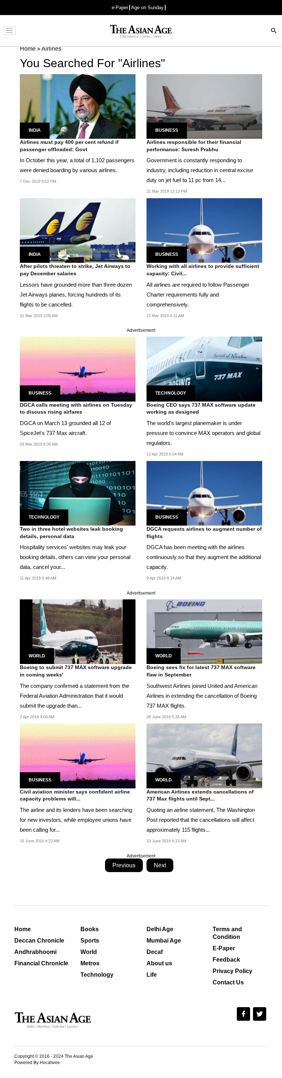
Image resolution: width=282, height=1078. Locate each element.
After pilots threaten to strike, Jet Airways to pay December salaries (75, 269)
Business (166, 130)
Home (22, 929)
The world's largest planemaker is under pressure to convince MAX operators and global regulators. (203, 433)
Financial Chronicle (41, 963)
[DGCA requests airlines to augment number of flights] (204, 493)
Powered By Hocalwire (37, 1062)
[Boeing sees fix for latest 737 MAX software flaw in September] (204, 631)
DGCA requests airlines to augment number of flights (204, 532)
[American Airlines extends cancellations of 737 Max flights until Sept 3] (204, 755)
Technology (170, 393)
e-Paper (120, 7)
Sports (89, 940)
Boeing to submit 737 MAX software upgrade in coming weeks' (76, 671)
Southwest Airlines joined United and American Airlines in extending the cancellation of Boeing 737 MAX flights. (202, 696)
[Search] (274, 31)
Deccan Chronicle (39, 940)
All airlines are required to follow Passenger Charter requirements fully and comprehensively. (198, 295)
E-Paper (224, 948)
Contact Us (228, 982)
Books (89, 929)
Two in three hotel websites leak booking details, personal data (71, 532)
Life (152, 975)
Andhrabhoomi (35, 952)
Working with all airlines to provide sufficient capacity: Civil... (203, 269)
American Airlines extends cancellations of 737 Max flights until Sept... (200, 795)
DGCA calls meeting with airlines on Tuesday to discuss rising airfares (76, 408)
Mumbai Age (164, 940)
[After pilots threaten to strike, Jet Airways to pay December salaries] (77, 230)
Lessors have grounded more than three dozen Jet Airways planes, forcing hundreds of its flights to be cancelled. (76, 295)
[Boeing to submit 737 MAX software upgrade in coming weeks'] (77, 631)
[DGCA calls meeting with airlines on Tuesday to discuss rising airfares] (77, 369)
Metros (90, 963)
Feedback (226, 960)
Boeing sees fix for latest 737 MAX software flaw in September (201, 671)
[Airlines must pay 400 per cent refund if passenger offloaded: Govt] (77, 106)
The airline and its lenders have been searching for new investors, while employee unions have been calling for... (76, 820)
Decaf (155, 952)
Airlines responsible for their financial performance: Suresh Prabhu (194, 145)
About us (159, 963)
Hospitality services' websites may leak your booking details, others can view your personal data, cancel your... (75, 557)
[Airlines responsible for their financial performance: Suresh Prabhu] (204, 106)
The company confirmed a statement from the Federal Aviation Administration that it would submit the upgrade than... (74, 696)
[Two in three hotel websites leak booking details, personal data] (77, 493)
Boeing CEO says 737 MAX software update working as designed (201, 408)
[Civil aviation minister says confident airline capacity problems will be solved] (77, 755)
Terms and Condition (227, 933)
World (37, 655)
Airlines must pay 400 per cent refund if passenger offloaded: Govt (69, 145)
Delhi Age (160, 929)
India (35, 130)
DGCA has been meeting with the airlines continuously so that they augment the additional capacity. (204, 557)
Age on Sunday (147, 7)
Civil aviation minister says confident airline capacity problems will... (75, 795)
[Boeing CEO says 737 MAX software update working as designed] (204, 369)
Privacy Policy (232, 971)
